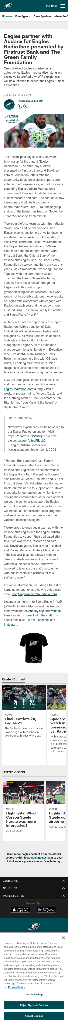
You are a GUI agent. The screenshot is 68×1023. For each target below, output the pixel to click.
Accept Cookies (34, 1015)
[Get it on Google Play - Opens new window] (46, 911)
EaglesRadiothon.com (18, 389)
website (55, 610)
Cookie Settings (34, 994)
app (41, 610)
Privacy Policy (16, 987)
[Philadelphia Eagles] (34, 927)
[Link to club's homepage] (7, 5)
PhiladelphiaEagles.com (30, 100)
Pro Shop (51, 6)
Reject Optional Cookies (34, 1005)
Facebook (42, 619)
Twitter (30, 619)
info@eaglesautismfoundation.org (34, 594)
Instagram (10, 624)
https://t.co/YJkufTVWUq (25, 436)
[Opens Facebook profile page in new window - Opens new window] (20, 106)
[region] (34, 977)
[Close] (63, 937)
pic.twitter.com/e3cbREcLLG (27, 440)
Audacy (33, 610)
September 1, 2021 (43, 449)
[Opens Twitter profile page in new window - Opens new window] (25, 106)
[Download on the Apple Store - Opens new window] (20, 910)
